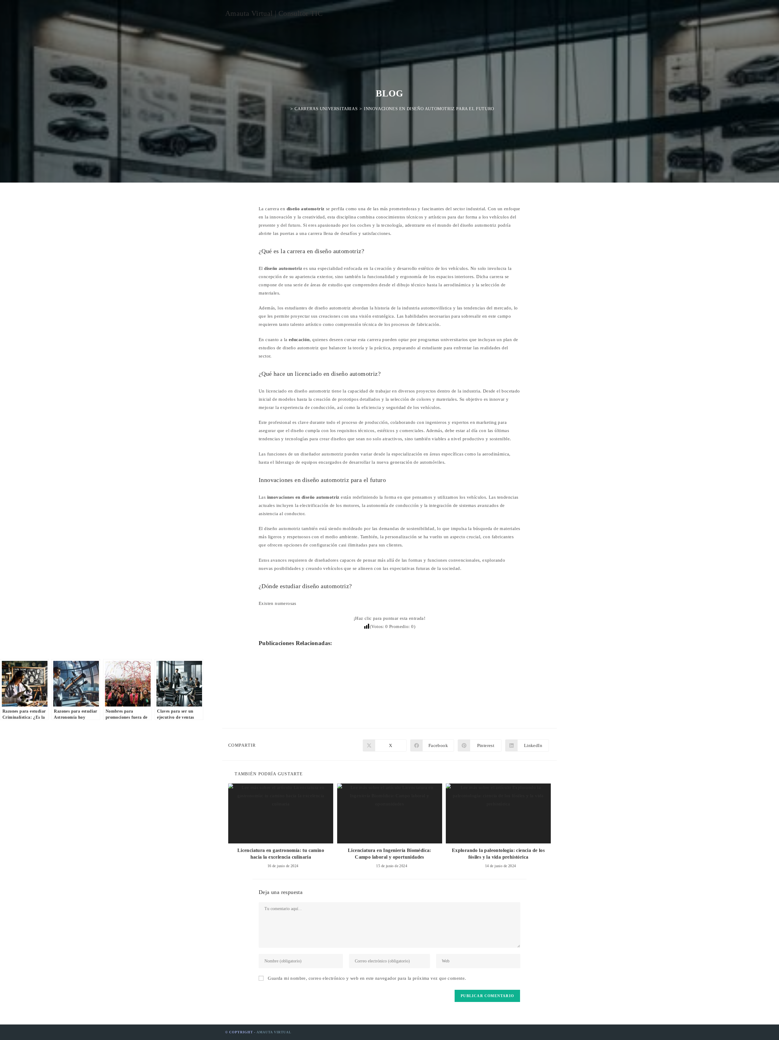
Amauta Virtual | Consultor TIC (274, 13)
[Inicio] (286, 108)
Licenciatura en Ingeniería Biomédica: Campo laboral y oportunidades (389, 854)
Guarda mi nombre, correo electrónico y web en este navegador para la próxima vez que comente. (367, 978)
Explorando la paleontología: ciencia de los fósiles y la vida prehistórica (498, 854)
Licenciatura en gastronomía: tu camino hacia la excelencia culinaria (280, 854)
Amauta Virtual (274, 1032)
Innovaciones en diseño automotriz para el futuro (429, 108)
